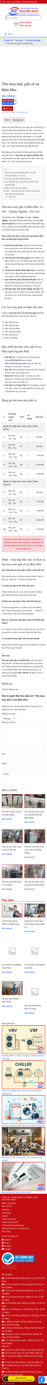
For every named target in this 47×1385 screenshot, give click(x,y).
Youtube (7, 1249)
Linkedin (7, 1246)
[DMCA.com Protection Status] (23, 1267)
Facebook (7, 1239)
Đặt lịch (8, 108)
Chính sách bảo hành (10, 1222)
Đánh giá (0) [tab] (18, 119)
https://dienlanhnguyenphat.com (18, 363)
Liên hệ (5, 1216)
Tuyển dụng (6, 1212)
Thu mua (19, 40)
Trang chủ (8, 40)
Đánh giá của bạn (9, 713)
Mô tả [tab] (7, 119)
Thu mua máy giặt (33, 40)
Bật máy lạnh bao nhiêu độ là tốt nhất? (16, 1192)
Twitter (6, 1242)
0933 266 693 (8, 100)
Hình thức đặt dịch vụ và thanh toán (15, 1228)
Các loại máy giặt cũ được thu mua (18, 178)
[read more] (23, 1039)
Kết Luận (12, 197)
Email (5, 763)
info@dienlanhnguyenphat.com (33, 5)
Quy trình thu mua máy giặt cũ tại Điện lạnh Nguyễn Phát (21, 183)
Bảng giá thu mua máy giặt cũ (16, 187)
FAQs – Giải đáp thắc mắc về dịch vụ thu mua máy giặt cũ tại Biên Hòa (22, 192)
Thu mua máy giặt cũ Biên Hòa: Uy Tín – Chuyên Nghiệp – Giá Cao (21, 174)
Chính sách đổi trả (9, 1219)
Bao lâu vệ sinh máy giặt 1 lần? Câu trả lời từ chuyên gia (23, 1125)
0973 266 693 (8, 103)
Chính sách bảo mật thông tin (13, 1225)
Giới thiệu (5, 1209)
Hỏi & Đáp (6, 1231)
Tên (4, 754)
